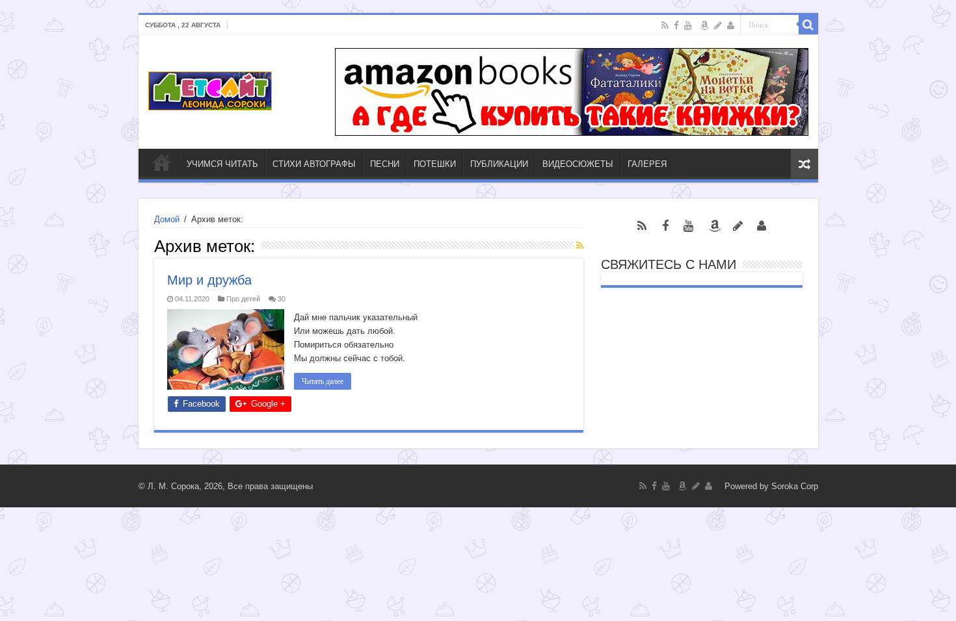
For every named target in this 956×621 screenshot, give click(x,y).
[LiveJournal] (718, 25)
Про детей (243, 299)
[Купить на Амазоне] (704, 25)
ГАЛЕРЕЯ (647, 164)
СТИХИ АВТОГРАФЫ (314, 164)
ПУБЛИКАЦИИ (499, 164)
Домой (166, 219)
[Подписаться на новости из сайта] (579, 245)
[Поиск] (808, 24)
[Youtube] (688, 25)
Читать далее (322, 381)
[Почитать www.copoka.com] (731, 25)
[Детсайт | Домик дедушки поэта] (210, 88)
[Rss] (665, 25)
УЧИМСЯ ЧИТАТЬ (222, 164)
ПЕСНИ (384, 164)
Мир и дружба (209, 280)
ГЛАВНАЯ (162, 162)
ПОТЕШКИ (435, 164)
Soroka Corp (794, 486)
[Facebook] (676, 25)
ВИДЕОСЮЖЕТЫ (577, 164)
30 (281, 299)
